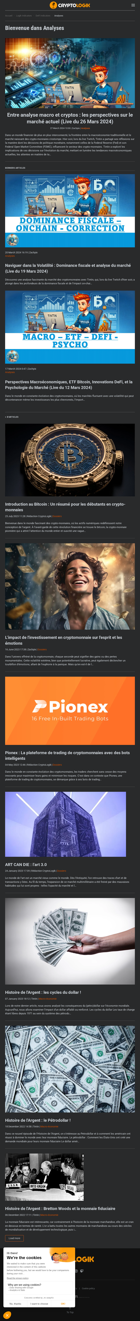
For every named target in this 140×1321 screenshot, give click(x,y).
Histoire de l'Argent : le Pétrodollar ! (38, 1120)
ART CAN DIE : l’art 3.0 (26, 864)
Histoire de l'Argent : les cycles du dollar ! (43, 992)
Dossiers (57, 516)
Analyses (85, 128)
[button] (133, 5)
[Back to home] (70, 5)
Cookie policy (88, 1288)
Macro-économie (48, 998)
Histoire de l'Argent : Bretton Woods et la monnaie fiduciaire (60, 1208)
